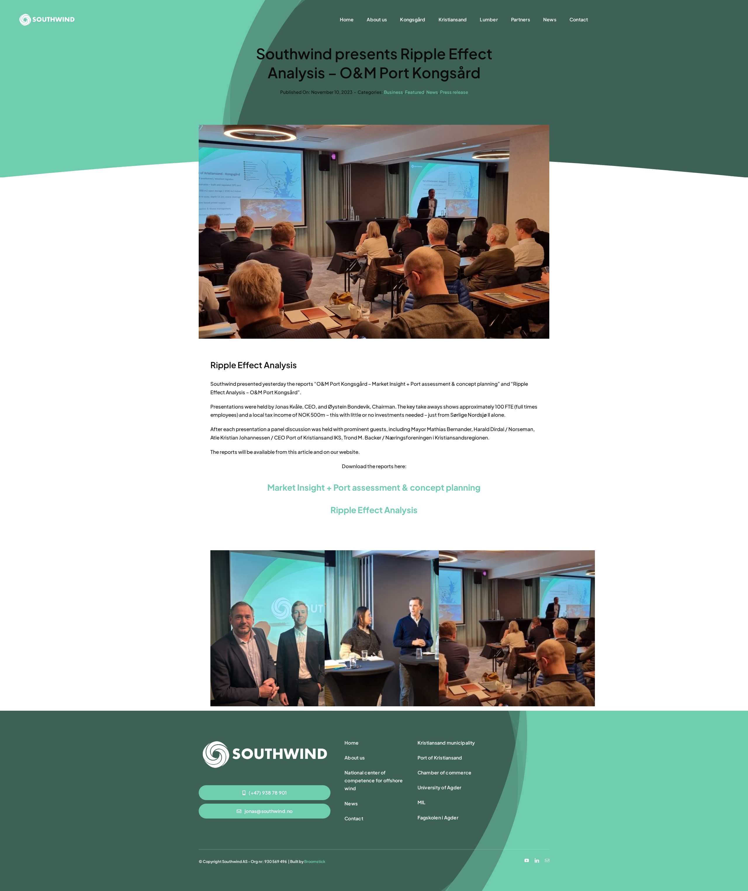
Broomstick (314, 861)
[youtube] (526, 860)
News (432, 92)
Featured (414, 92)
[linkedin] (537, 860)
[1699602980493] (264, 739)
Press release (454, 92)
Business (393, 92)
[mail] (547, 860)
